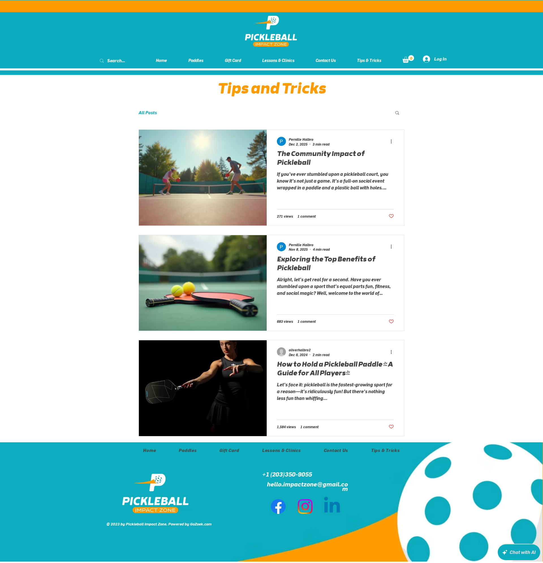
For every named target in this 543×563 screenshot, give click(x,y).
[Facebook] (278, 506)
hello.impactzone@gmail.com (307, 486)
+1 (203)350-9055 (287, 474)
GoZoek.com (201, 524)
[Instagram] (305, 506)
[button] (408, 59)
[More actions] (393, 141)
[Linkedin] (332, 506)
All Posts (148, 112)
